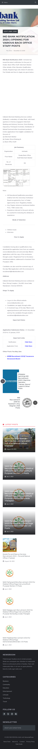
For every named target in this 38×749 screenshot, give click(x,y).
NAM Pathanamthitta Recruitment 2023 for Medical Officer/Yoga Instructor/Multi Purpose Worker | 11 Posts (19, 584)
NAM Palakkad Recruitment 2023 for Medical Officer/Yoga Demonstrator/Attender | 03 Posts (16, 640)
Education (6, 688)
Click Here (28, 342)
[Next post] (35, 402)
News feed (7, 741)
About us (15, 741)
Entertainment (7, 691)
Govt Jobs (8, 31)
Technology (6, 698)
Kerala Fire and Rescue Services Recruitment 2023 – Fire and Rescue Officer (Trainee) (16, 556)
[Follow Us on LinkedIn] (15, 713)
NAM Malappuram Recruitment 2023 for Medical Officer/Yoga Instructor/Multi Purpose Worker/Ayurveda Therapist (19, 496)
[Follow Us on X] (8, 713)
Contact (22, 741)
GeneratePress (29, 737)
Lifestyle (5, 695)
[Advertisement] (19, 94)
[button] (35, 2)
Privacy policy (30, 741)
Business (6, 681)
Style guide (19, 744)
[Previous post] (3, 381)
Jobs (15, 31)
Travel (5, 701)
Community (6, 684)
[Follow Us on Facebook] (4, 713)
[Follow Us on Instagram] (12, 713)
